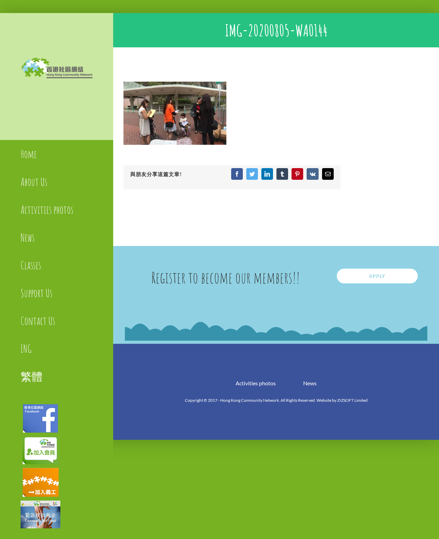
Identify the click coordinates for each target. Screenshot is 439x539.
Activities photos (256, 383)
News (310, 383)
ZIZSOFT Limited (352, 400)
